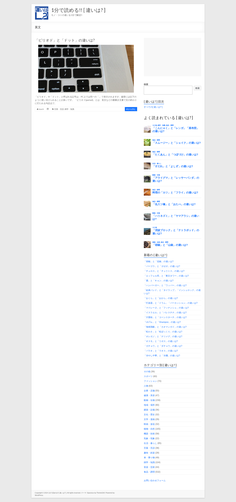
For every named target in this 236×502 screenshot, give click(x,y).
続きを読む (131, 109)
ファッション (150, 381)
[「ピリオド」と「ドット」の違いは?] (86, 46)
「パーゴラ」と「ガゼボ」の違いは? (162, 266)
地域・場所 (149, 405)
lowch (41, 109)
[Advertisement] (172, 57)
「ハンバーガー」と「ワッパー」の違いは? (165, 285)
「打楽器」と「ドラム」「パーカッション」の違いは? (170, 303)
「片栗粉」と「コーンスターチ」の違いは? (165, 317)
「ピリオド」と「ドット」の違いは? (65, 40)
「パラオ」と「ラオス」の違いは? (161, 351)
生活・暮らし (150, 443)
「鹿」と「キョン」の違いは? (158, 280)
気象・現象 (149, 438)
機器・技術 (149, 433)
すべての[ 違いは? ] (153, 107)
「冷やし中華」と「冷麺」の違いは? (162, 355)
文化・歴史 (149, 414)
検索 (146, 84)
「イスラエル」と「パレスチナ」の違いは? (165, 312)
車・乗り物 (149, 457)
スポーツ (148, 376)
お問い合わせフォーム (155, 480)
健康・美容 (149, 395)
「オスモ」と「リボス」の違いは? (161, 341)
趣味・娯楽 (149, 453)
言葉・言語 (59, 109)
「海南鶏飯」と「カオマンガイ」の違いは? (165, 327)
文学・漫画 (149, 419)
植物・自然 (149, 429)
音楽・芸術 (149, 467)
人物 (146, 386)
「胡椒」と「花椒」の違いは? (158, 261)
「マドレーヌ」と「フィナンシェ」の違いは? (166, 308)
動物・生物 (149, 400)
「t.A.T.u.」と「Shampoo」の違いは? (162, 322)
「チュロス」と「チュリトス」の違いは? (164, 271)
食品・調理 (149, 472)
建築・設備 (149, 410)
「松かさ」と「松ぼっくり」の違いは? (163, 331)
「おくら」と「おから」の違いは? (161, 298)
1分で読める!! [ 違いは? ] (78, 10)
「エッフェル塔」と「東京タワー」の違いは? (166, 276)
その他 (147, 371)
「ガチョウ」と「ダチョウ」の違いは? (163, 346)
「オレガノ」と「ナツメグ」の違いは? (163, 336)
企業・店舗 (149, 390)
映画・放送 (149, 424)
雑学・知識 (69, 109)
